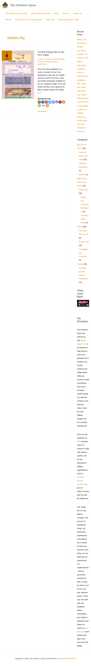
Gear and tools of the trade (83, 155)
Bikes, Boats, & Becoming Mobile (82, 182)
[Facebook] (49, 102)
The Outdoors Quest (23, 5)
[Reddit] (63, 102)
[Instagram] (56, 102)
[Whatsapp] (39, 105)
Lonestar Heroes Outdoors (80, 480)
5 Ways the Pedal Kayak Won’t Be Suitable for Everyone (82, 124)
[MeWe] (42, 102)
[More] (47, 105)
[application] (83, 303)
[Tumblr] (60, 102)
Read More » (43, 111)
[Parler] (46, 102)
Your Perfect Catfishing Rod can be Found (83, 98)
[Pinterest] (39, 102)
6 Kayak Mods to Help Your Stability (82, 109)
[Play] (79, 305)
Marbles (82, 175)
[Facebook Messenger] (53, 102)
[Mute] (87, 305)
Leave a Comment (45, 59)
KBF (78, 441)
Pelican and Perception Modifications (85, 204)
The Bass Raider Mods (84, 219)
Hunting (80, 264)
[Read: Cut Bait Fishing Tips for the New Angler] (18, 75)
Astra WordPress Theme (66, 659)
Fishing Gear (84, 242)
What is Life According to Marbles (82, 43)
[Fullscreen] (88, 305)
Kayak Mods (84, 190)
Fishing (47, 62)
